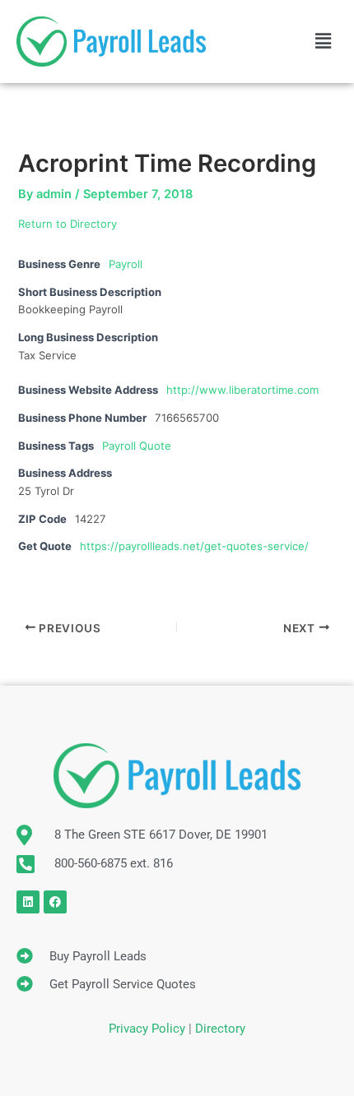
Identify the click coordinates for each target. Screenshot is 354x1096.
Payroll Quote (136, 445)
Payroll (125, 264)
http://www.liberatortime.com (242, 389)
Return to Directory (67, 223)
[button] (324, 41)
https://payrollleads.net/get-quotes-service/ (194, 546)
